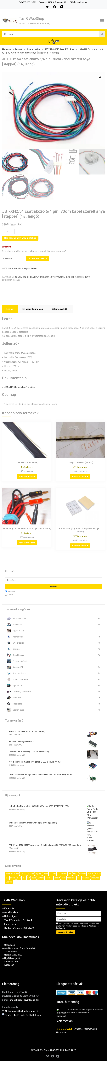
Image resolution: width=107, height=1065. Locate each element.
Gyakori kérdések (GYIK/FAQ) (19, 928)
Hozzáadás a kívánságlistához (20, 238)
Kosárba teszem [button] (27, 476)
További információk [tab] (32, 309)
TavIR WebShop (31, 18)
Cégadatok (9, 945)
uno (79, 878)
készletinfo (62, 874)
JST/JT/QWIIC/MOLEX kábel (63, 277)
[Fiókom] (48, 41)
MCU (75, 874)
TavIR (87, 277)
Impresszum (10, 924)
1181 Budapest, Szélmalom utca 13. (20, 1011)
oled (19, 878)
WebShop (95, 878)
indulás (31, 874)
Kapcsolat (9, 908)
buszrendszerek (12, 874)
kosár (45, 874)
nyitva (12, 878)
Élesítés (9, 882)
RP (28, 878)
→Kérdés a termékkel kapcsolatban (19, 268)
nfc (7, 878)
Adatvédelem (10, 951)
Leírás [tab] (9, 309)
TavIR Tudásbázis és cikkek (18, 920)
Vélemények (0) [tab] (60, 309)
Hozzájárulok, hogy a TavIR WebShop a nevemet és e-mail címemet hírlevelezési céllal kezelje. (78, 926)
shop (34, 878)
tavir (63, 878)
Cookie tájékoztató (13, 955)
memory (82, 874)
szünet (57, 878)
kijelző (38, 874)
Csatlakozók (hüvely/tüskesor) (32, 277)
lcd (70, 874)
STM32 (41, 878)
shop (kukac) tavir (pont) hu (24, 1000)
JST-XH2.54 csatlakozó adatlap (19, 387)
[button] (100, 77)
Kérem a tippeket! (65, 932)
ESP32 (23, 874)
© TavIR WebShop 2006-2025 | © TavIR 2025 (53, 1050)
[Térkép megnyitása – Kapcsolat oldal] (26, 1027)
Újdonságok (10, 916)
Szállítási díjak (11, 961)
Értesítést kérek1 (38, 258)
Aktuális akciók (12, 912)
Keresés (53, 586)
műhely (98, 874)
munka (90, 874)
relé (24, 878)
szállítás (49, 878)
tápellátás (71, 878)
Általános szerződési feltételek (19, 948)
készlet (53, 874)
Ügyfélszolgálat (12, 958)
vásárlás (85, 878)
